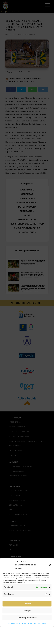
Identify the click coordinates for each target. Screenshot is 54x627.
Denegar (27, 610)
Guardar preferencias (27, 617)
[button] (50, 565)
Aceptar (27, 603)
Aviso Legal (41, 623)
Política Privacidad (29, 623)
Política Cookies (14, 623)
